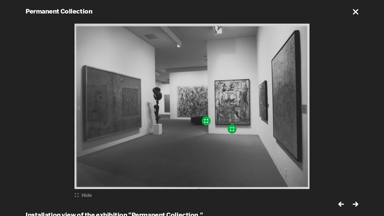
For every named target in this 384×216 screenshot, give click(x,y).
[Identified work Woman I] (232, 129)
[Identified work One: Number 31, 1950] (206, 121)
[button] (356, 12)
